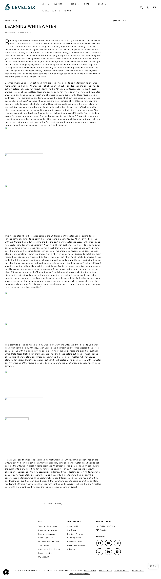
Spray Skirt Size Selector (49, 549)
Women (59, 4)
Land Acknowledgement (79, 574)
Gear (87, 4)
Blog (15, 21)
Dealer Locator (45, 553)
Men (44, 4)
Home (7, 21)
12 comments (11, 32)
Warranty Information (47, 526)
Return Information (46, 534)
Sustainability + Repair (57, 11)
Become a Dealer (75, 541)
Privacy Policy (90, 570)
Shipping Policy (105, 570)
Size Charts (43, 545)
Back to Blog (55, 503)
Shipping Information (47, 530)
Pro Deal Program (75, 534)
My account (43, 557)
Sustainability (73, 526)
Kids (74, 4)
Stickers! (71, 549)
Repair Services (45, 538)
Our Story (71, 530)
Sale (101, 4)
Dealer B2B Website (76, 545)
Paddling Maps (74, 538)
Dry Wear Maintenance (48, 541)
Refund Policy (138, 570)
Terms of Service (121, 570)
